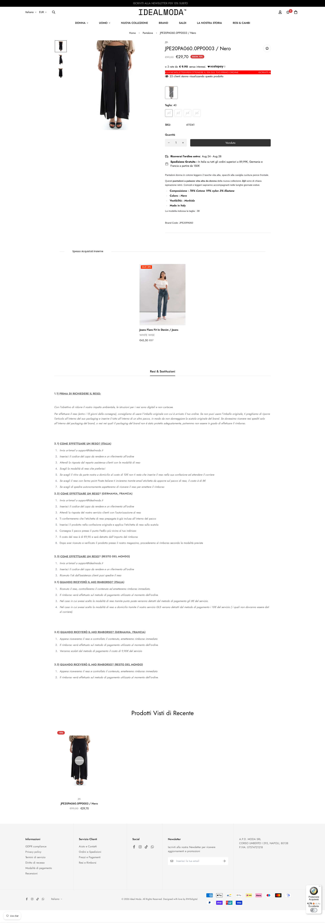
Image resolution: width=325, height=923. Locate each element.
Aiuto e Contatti (88, 846)
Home (132, 33)
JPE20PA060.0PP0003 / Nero (79, 803)
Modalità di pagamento (38, 868)
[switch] (313, 910)
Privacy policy (33, 852)
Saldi (182, 23)
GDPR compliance (35, 846)
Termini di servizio (35, 857)
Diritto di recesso (35, 863)
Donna (80, 23)
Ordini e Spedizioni (90, 852)
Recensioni (31, 873)
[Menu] (320, 887)
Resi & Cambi (241, 23)
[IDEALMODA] (162, 12)
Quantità (170, 135)
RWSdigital (191, 899)
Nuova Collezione (134, 23)
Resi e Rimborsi (87, 863)
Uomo (103, 23)
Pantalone (148, 33)
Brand (163, 23)
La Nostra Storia (209, 23)
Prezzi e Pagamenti (90, 857)
